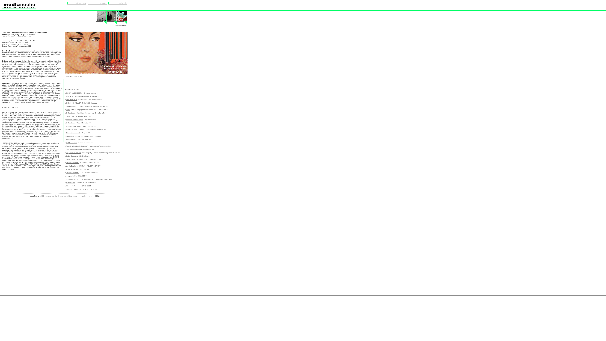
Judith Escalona (72, 156)
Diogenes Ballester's (73, 153)
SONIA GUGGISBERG (74, 93)
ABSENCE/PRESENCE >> (89, 163)
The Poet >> (86, 139)
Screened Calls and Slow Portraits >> (92, 129)
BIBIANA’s (70, 136)
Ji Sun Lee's (70, 113)
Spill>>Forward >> (89, 126)
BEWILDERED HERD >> (88, 189)
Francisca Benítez (72, 179)
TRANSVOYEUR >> (96, 159)
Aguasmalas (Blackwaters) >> (100, 146)
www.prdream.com (72, 76)
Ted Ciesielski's (71, 143)
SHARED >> (82, 176)
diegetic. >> (86, 133)
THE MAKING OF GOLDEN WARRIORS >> (96, 179)
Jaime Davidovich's (73, 116)
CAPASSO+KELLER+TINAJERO (78, 103)
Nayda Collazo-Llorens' (74, 149)
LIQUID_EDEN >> (87, 186)
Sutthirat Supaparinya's (74, 119)
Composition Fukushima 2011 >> (90, 100)
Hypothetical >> (90, 119)
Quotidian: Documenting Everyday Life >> (92, 113)
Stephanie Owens (72, 186)
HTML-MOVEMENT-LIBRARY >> (91, 166)
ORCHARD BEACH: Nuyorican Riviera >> (93, 106)
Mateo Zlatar (70, 182)
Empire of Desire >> (85, 143)
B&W (68, 110)
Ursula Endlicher (72, 166)
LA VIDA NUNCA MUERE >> (90, 172)
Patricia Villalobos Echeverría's (77, 146)
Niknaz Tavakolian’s (73, 133)
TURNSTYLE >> (83, 169)
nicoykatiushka (71, 176)
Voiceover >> (89, 149)
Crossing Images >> (91, 93)
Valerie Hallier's (71, 129)
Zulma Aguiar (71, 169)
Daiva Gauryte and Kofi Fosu (76, 159)
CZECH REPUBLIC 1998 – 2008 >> (88, 136)
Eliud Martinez (71, 106)
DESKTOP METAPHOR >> (86, 182)
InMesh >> (95, 103)
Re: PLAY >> (86, 116)
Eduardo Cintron (72, 189)
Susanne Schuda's (73, 139)
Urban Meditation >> (84, 123)
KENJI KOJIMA (71, 100)
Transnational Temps (73, 126)
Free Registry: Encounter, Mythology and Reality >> (101, 153)
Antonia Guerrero (72, 163)
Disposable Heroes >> (91, 96)
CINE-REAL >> (84, 156)
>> (81, 76)
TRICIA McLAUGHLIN (74, 96)
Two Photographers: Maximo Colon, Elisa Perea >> (89, 110)
